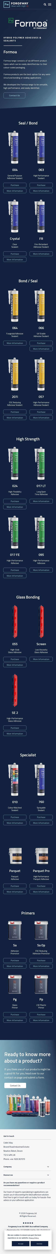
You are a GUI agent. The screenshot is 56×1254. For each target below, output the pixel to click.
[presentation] (50, 4)
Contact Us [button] (14, 95)
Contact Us (15, 1085)
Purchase (15, 185)
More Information (15, 190)
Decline (39, 1243)
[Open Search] (45, 4)
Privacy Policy (34, 1238)
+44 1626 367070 (17, 1159)
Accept (20, 1243)
